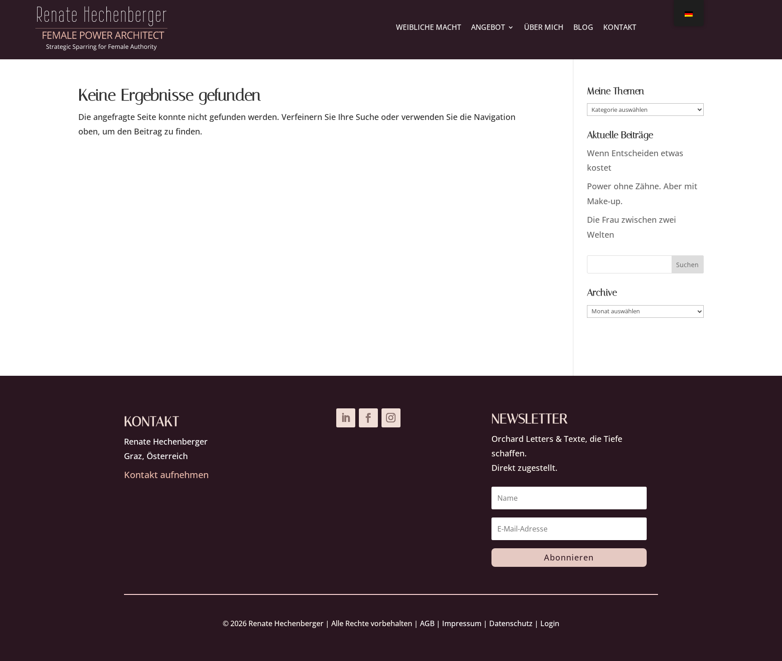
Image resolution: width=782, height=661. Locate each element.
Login (549, 623)
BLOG (583, 27)
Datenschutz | (514, 623)
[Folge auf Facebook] (368, 417)
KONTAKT (619, 27)
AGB (427, 623)
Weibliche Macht (428, 27)
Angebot (488, 27)
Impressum (462, 623)
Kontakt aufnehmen (166, 475)
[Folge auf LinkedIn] (345, 417)
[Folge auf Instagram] (391, 417)
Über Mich (543, 27)
